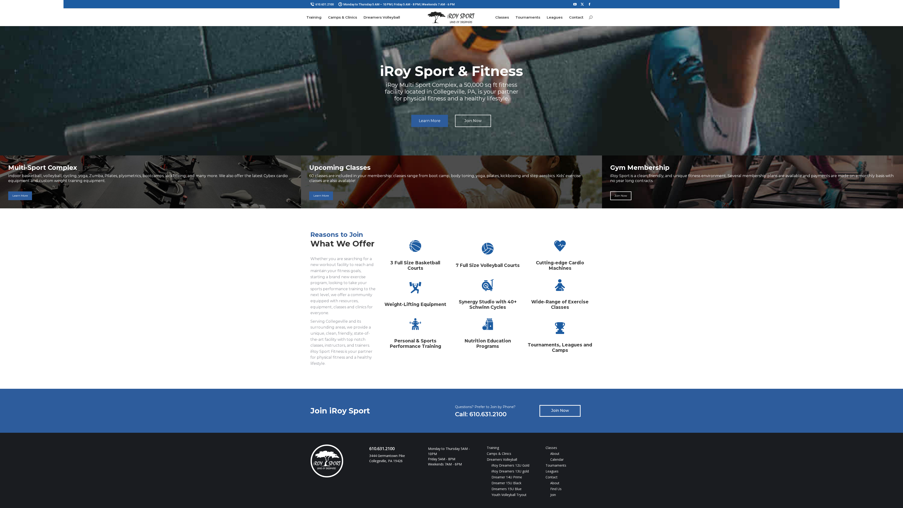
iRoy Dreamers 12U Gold (510, 465)
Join (553, 494)
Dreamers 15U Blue (506, 489)
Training (493, 447)
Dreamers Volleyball (502, 459)
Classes (551, 447)
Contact (552, 477)
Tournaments (556, 465)
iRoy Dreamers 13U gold (510, 471)
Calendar (557, 459)
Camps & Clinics (499, 453)
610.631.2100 (324, 4)
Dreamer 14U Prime (506, 477)
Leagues (552, 471)
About (554, 453)
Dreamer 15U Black (506, 483)
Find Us (556, 489)
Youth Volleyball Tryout (509, 494)
